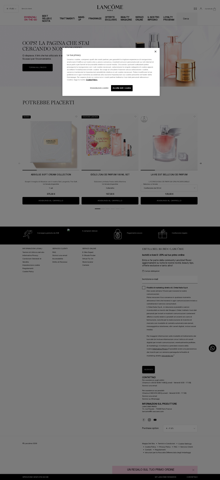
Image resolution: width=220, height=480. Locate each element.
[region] (111, 72)
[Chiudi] (155, 51)
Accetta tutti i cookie (122, 88)
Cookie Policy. (92, 80)
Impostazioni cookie (99, 88)
